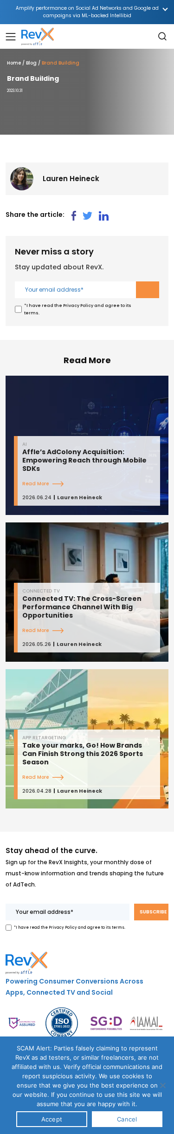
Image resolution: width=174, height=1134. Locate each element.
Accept (52, 1119)
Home (14, 62)
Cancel (127, 1119)
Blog (31, 62)
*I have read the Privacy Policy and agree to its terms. (77, 309)
